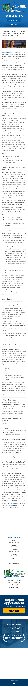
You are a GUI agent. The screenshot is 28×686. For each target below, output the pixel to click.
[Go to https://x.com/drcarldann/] (10, 16)
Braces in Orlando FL (8, 52)
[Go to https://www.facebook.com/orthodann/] (6, 16)
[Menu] (14, 683)
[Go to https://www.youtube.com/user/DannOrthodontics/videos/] (13, 16)
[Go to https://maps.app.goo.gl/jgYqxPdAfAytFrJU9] (22, 16)
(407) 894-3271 (14, 587)
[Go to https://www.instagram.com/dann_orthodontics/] (16, 16)
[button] (14, 610)
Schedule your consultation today (12, 503)
